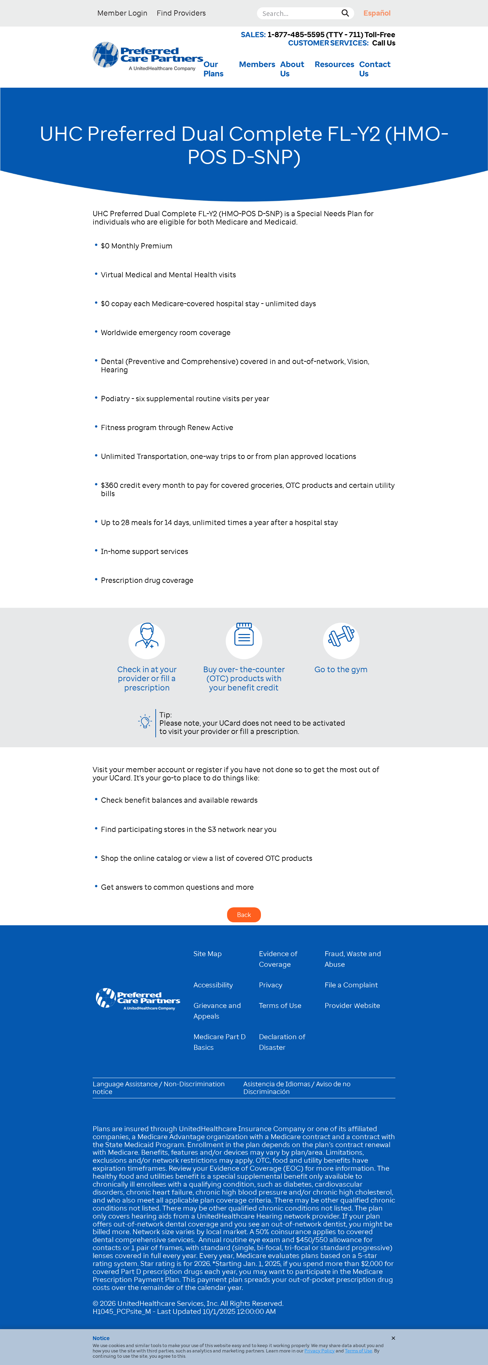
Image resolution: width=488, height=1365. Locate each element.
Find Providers (181, 13)
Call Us (383, 43)
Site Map (208, 953)
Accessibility (213, 984)
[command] (148, 57)
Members (257, 64)
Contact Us (375, 69)
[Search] (345, 13)
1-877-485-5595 (296, 35)
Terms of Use (280, 1005)
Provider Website (352, 1005)
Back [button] (244, 915)
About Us (292, 69)
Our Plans (213, 69)
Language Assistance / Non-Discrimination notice (159, 1088)
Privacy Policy (319, 1351)
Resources (334, 64)
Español (377, 13)
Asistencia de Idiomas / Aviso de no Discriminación (297, 1088)
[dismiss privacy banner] (393, 1338)
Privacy (271, 984)
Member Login (122, 13)
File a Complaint (351, 984)
